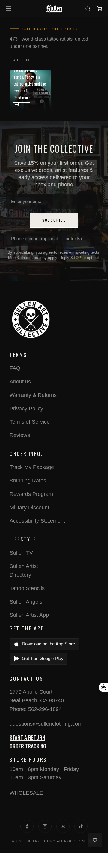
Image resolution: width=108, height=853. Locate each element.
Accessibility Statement (37, 521)
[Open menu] (9, 8)
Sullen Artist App (29, 615)
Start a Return (27, 737)
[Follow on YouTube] (63, 826)
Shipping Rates (28, 481)
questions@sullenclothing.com (46, 724)
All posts (21, 60)
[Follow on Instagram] (45, 826)
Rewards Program (31, 494)
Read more (22, 97)
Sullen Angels (26, 602)
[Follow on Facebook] (27, 826)
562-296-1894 (45, 709)
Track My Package (32, 467)
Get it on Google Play (43, 658)
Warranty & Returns (33, 395)
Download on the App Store (48, 643)
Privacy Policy (26, 409)
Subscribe (54, 220)
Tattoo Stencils (27, 588)
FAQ (15, 368)
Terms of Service (30, 422)
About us (20, 382)
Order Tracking (28, 746)
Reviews (20, 435)
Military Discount (29, 508)
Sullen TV (21, 553)
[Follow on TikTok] (81, 826)
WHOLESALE (26, 793)
